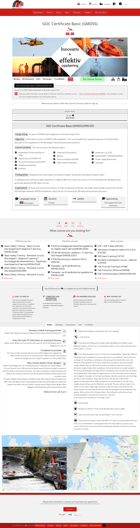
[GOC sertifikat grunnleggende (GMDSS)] (68, 34)
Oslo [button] (80, 325)
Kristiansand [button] (70, 325)
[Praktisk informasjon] (104, 525)
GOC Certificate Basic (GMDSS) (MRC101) (117, 273)
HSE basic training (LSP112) (111, 256)
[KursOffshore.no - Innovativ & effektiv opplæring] (21, 4)
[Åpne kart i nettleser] (70, 463)
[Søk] (126, 4)
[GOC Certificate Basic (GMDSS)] (72, 34)
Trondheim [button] (89, 325)
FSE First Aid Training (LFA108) (112, 266)
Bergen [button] (49, 325)
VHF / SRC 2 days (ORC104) (110, 246)
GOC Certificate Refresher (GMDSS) (92, 94)
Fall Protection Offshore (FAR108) (114, 270)
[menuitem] (82, 4)
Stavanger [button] (59, 325)
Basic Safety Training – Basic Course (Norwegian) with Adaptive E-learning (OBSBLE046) (22, 249)
